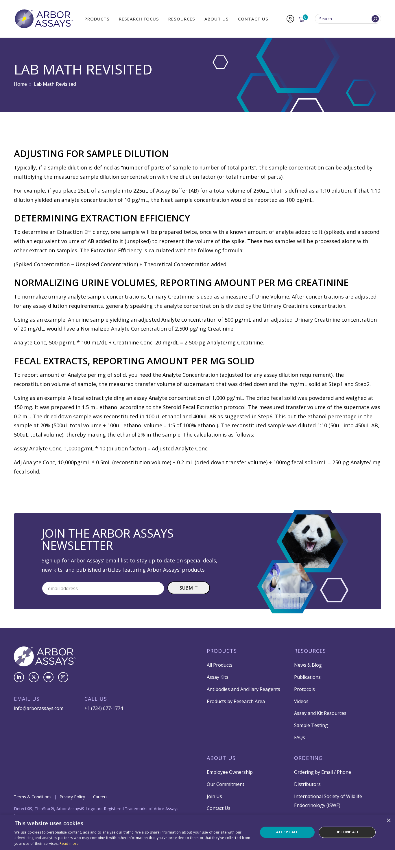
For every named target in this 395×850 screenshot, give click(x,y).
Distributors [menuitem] (307, 784)
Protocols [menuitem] (304, 689)
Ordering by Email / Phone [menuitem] (322, 772)
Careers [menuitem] (100, 796)
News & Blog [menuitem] (308, 665)
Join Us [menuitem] (214, 796)
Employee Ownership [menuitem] (230, 772)
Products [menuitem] (97, 19)
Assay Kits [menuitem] (217, 677)
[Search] (375, 19)
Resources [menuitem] (181, 19)
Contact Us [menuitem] (253, 19)
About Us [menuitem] (216, 19)
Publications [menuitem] (307, 677)
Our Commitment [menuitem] (225, 784)
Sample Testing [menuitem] (311, 725)
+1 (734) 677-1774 (103, 708)
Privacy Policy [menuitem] (72, 796)
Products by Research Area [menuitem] (236, 701)
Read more (69, 843)
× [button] (388, 821)
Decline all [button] (347, 832)
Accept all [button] (287, 832)
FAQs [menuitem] (299, 737)
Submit (189, 588)
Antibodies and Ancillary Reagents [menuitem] (243, 689)
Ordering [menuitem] (308, 757)
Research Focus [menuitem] (139, 19)
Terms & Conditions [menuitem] (32, 796)
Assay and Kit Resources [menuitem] (320, 713)
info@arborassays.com (38, 708)
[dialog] (197, 832)
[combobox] (348, 19)
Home (20, 84)
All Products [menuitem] (219, 665)
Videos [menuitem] (301, 701)
